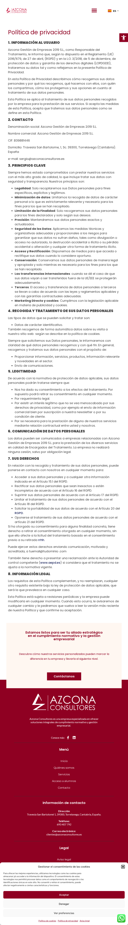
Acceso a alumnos (64, 781)
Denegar (64, 904)
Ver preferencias (64, 913)
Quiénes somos (64, 767)
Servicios (64, 774)
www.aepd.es (50, 562)
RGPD (19, 513)
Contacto (64, 787)
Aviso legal (85, 921)
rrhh (41, 540)
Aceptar (64, 894)
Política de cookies (47, 921)
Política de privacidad (68, 921)
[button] (123, 37)
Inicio (64, 761)
